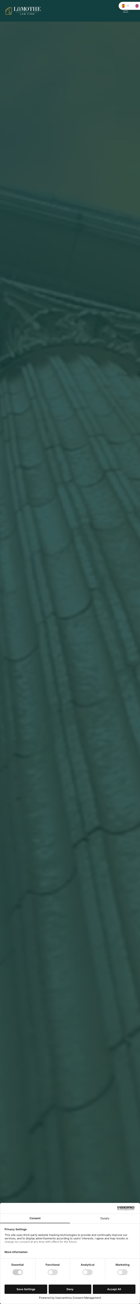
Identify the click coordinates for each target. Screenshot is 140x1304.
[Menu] (125, 10)
